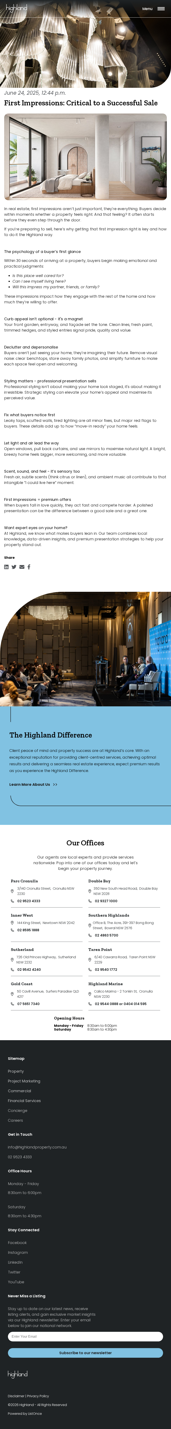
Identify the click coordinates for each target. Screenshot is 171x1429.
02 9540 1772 (106, 969)
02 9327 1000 (106, 901)
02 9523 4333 (28, 901)
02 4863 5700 (106, 935)
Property (16, 1071)
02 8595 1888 (28, 930)
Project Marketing (24, 1081)
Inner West (22, 915)
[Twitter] (13, 568)
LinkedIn (15, 1262)
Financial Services (24, 1100)
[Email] (21, 568)
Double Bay (99, 880)
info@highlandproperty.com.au (37, 1147)
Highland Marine (105, 983)
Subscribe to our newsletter (85, 1352)
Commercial (19, 1090)
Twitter (14, 1272)
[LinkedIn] (6, 568)
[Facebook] (28, 568)
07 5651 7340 (28, 1004)
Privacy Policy (38, 1396)
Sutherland (22, 949)
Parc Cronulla (24, 880)
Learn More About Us (30, 784)
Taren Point (100, 949)
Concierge (17, 1110)
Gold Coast (22, 983)
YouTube (16, 1282)
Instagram (18, 1252)
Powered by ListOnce (25, 1413)
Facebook (17, 1242)
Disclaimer (16, 1396)
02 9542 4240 (29, 969)
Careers (15, 1120)
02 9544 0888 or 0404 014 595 (121, 1004)
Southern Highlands (108, 915)
